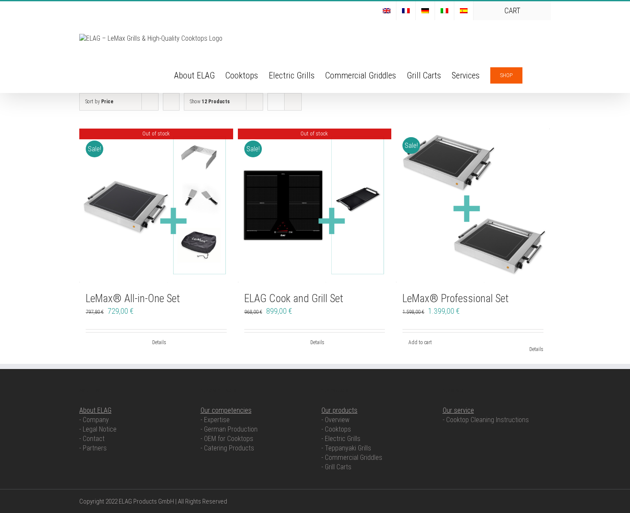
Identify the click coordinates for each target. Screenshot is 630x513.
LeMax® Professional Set (455, 298)
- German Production (229, 429)
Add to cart (420, 342)
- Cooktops (336, 429)
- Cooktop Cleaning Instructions (486, 420)
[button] (536, 75)
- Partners (93, 448)
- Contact (92, 439)
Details (159, 342)
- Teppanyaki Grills (346, 448)
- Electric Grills (340, 439)
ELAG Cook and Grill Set (293, 298)
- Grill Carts (336, 467)
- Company (94, 420)
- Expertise (215, 420)
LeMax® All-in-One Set (133, 298)
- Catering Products (227, 448)
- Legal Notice (98, 429)
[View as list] (293, 101)
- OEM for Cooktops (227, 439)
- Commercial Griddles (351, 457)
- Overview (335, 420)
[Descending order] (171, 102)
